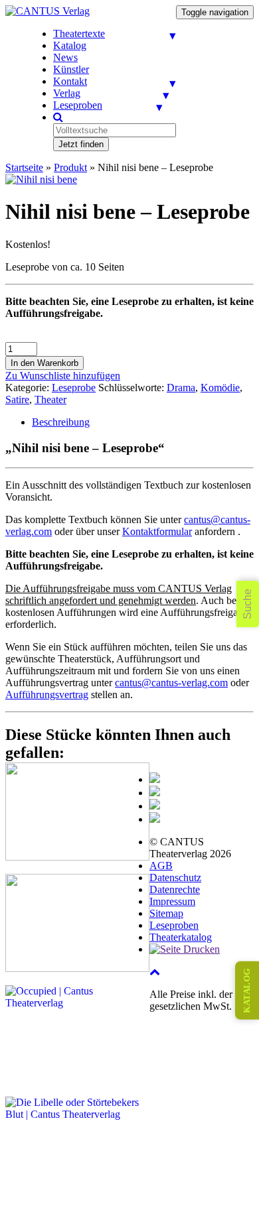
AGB (161, 865)
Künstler (71, 69)
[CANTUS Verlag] (47, 11)
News (65, 57)
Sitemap (166, 913)
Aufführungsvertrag (46, 694)
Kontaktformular (157, 531)
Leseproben (77, 105)
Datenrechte (174, 889)
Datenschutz (175, 877)
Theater (50, 399)
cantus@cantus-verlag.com (171, 682)
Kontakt (70, 81)
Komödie (220, 387)
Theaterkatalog (180, 937)
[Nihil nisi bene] (41, 179)
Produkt (70, 167)
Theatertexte (79, 33)
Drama (181, 387)
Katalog (69, 45)
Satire (17, 399)
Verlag (66, 93)
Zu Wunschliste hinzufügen (62, 375)
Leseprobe (74, 387)
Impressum (172, 901)
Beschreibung (61, 422)
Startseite (24, 167)
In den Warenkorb (44, 363)
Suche (247, 604)
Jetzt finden (81, 144)
